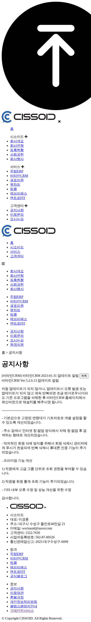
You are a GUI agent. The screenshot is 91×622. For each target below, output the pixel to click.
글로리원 (17, 180)
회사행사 (17, 159)
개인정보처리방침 (23, 602)
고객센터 (17, 256)
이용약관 (17, 593)
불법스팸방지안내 (23, 606)
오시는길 (17, 219)
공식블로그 (18, 576)
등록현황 (17, 150)
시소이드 (17, 247)
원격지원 (17, 344)
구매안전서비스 (22, 610)
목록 (84, 375)
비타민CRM (19, 175)
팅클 (13, 189)
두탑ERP (16, 171)
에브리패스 (18, 193)
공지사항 (17, 210)
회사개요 (17, 141)
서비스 (15, 252)
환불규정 (17, 597)
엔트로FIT (17, 198)
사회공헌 (17, 154)
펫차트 (15, 184)
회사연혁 (17, 145)
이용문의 (17, 214)
